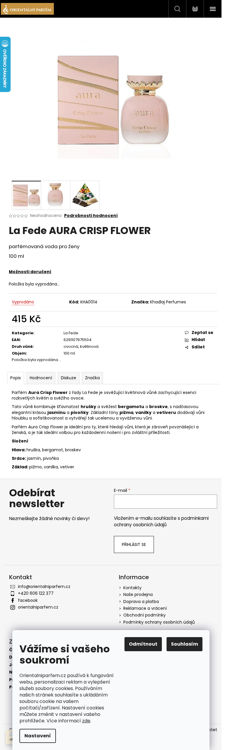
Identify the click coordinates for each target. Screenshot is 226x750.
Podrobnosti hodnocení (91, 215)
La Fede (71, 333)
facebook (28, 600)
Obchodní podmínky (144, 615)
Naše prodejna (138, 594)
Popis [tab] (15, 378)
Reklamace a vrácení (145, 608)
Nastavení (37, 735)
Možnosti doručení (30, 272)
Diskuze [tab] (68, 378)
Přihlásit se (134, 544)
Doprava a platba (141, 601)
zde (86, 720)
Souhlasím (184, 644)
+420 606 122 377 (36, 593)
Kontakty (132, 588)
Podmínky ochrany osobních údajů (159, 622)
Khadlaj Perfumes (168, 302)
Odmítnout (143, 644)
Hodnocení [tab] (41, 378)
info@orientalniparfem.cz (44, 586)
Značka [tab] (92, 378)
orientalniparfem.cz (38, 607)
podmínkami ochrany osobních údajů (161, 521)
